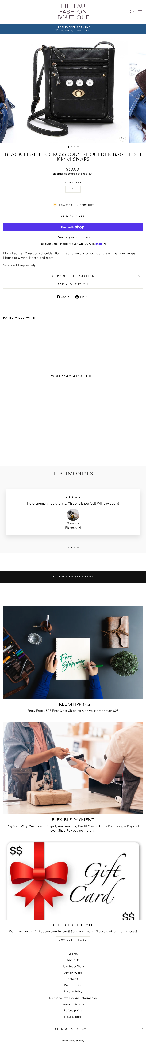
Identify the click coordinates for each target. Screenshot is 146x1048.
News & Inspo (73, 1016)
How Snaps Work (73, 966)
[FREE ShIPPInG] (73, 652)
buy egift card (73, 939)
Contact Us (73, 979)
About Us (73, 960)
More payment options (73, 237)
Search (73, 953)
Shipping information (73, 276)
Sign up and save (72, 1028)
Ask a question (73, 284)
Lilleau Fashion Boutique (73, 12)
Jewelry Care (73, 972)
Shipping (58, 173)
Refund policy (73, 1010)
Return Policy (73, 985)
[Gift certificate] (73, 880)
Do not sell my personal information (73, 998)
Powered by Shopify (73, 1040)
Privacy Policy (73, 991)
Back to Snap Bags (76, 576)
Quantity (73, 182)
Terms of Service (73, 1004)
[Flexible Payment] (73, 768)
